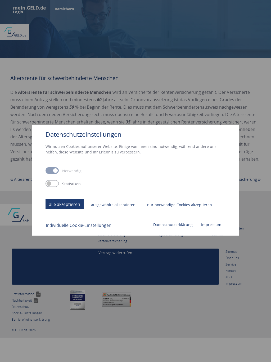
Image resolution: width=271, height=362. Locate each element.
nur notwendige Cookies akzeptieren (179, 204)
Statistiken (71, 184)
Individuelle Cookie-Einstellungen (78, 225)
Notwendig (72, 171)
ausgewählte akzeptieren (113, 204)
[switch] (52, 183)
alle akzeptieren (64, 204)
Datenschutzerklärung (173, 224)
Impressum (211, 224)
